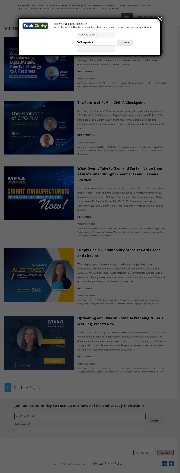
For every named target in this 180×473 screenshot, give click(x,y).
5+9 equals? (85, 42)
